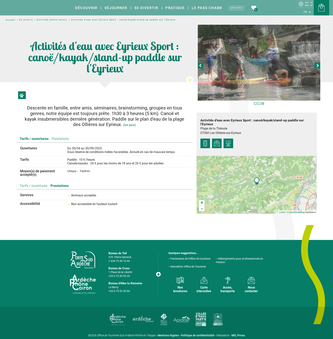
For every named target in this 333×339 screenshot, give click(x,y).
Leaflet (282, 212)
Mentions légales (168, 335)
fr (305, 12)
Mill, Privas (238, 335)
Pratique (175, 8)
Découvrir (86, 8)
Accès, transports (227, 289)
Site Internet (228, 143)
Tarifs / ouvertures (34, 139)
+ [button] (202, 202)
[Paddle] (259, 63)
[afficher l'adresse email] (217, 143)
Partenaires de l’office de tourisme (190, 258)
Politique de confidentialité (197, 335)
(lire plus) (129, 125)
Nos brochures (180, 289)
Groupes (236, 8)
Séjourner (115, 8)
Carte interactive (204, 289)
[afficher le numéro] (205, 143)
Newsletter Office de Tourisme (188, 266)
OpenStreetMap (296, 212)
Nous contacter (251, 289)
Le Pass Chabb (207, 8)
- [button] (202, 208)
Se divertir (146, 8)
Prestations (60, 139)
